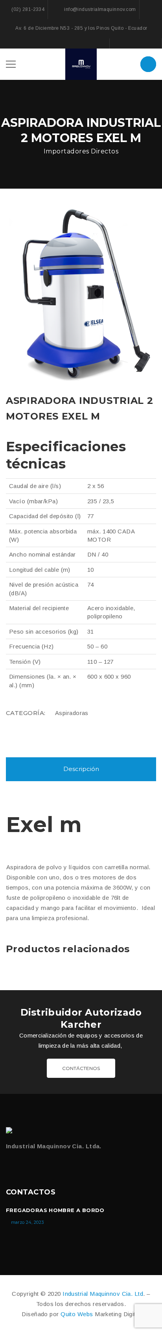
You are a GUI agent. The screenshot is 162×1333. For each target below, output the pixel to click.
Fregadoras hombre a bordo (55, 1210)
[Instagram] (151, 43)
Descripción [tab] (81, 769)
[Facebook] (120, 43)
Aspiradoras (71, 713)
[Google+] (135, 43)
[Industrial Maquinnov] (11, 1130)
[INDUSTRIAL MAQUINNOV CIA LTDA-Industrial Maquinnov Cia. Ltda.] (81, 63)
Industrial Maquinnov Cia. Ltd (103, 1293)
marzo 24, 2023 (27, 1222)
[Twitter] (25, 1166)
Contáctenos (81, 1068)
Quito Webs (77, 1314)
